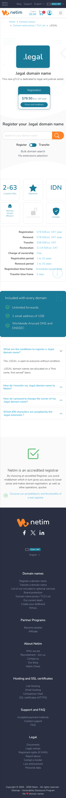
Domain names (27, 21)
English (38, 4)
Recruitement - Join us (33, 655)
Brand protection (33, 592)
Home (12, 21)
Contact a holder (33, 760)
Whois (33, 608)
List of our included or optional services (33, 588)
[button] (49, 13)
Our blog (33, 662)
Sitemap (16, 790)
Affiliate (33, 631)
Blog (19, 4)
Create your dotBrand (33, 604)
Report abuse (33, 756)
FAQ (33, 725)
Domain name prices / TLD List (29, 25)
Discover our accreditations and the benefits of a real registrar (35, 495)
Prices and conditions (34, 104)
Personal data (33, 768)
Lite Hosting (33, 686)
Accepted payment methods (33, 717)
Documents (33, 744)
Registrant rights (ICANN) (33, 752)
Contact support (33, 721)
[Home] (12, 13)
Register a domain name (33, 581)
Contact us (33, 658)
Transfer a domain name (33, 585)
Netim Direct (5, 4)
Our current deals (33, 600)
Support (28, 4)
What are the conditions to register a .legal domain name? (28, 350)
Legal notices (33, 748)
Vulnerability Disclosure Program (38, 790)
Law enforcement (33, 764)
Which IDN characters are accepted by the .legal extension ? (27, 413)
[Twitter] (33, 532)
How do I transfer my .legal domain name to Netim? (29, 387)
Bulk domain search (33, 151)
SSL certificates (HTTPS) (33, 697)
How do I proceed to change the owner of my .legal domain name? (29, 400)
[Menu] (60, 12)
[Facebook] (24, 532)
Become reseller (33, 627)
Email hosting (33, 690)
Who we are (33, 651)
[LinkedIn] (41, 532)
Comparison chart (33, 694)
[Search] (58, 135)
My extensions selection (33, 156)
